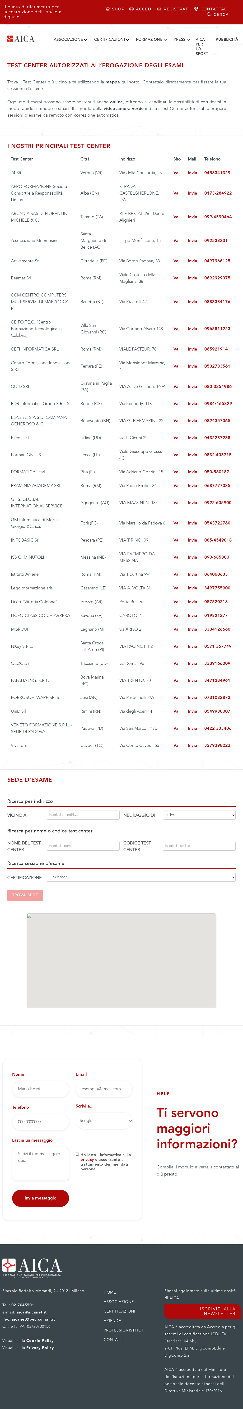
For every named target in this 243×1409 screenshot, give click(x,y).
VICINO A (16, 815)
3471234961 (217, 681)
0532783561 (217, 366)
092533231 (216, 241)
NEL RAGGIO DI (139, 815)
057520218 (216, 602)
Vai (176, 173)
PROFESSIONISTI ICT (124, 1330)
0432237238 (217, 438)
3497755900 (217, 588)
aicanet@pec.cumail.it (33, 1320)
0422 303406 (218, 728)
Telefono (20, 1107)
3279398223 (217, 745)
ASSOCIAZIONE (68, 40)
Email (81, 1074)
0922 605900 (218, 503)
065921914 (216, 349)
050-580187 (216, 472)
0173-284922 (218, 193)
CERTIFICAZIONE (24, 878)
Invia (192, 173)
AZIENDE (112, 1321)
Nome (18, 1074)
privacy (87, 1160)
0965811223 (217, 329)
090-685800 (216, 557)
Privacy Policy (40, 1348)
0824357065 (217, 421)
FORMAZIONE (149, 40)
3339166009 (217, 663)
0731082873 (217, 698)
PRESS (180, 40)
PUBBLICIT (227, 40)
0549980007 (217, 711)
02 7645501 (22, 1305)
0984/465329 (218, 404)
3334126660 (217, 629)
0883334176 (217, 302)
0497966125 (217, 261)
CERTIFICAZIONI (109, 40)
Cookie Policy (40, 1341)
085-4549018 (218, 540)
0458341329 (217, 173)
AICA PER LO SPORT (202, 47)
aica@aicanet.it (32, 1312)
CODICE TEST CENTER (137, 846)
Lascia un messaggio (32, 1140)
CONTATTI (114, 1340)
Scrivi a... (84, 1106)
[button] (70, 39)
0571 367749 (218, 646)
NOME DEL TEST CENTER (24, 846)
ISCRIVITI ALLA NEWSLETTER (218, 1311)
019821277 (216, 616)
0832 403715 (218, 455)
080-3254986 (218, 387)
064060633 (216, 574)
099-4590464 (218, 217)
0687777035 (217, 486)
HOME (110, 1293)
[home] (26, 39)
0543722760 (217, 523)
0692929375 (217, 278)
